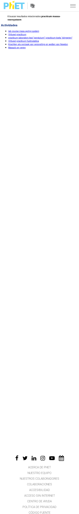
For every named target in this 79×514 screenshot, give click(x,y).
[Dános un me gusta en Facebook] (16, 458)
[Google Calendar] (61, 458)
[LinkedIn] (33, 458)
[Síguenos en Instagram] (42, 458)
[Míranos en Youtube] (52, 458)
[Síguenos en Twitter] (25, 458)
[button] (73, 6)
